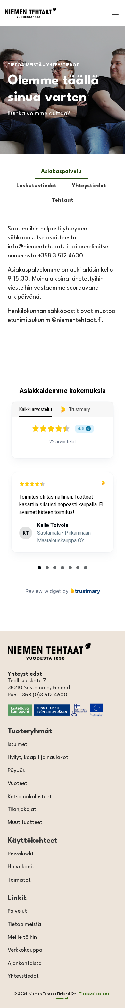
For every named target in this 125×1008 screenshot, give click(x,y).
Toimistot (19, 880)
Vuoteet (17, 783)
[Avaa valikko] (115, 12)
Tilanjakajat (22, 809)
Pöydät (16, 770)
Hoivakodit (21, 867)
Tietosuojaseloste (94, 994)
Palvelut (17, 911)
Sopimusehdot (62, 998)
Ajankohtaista (25, 963)
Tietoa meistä (24, 924)
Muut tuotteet (25, 822)
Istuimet (17, 744)
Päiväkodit (21, 854)
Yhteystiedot (23, 976)
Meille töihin (22, 937)
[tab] (61, 172)
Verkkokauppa (25, 950)
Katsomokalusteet (30, 796)
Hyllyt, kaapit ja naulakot (38, 757)
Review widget (43, 591)
